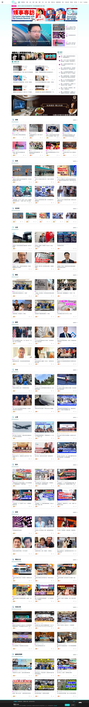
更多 (74, 701)
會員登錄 (85, 2)
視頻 (33, 2)
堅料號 (75, 2)
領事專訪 (23, 2)
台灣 (46, 2)
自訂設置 (72, 704)
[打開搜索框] (79, 2)
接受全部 (67, 704)
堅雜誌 (71, 2)
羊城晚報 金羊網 (25, 701)
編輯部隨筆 (58, 2)
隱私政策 (55, 705)
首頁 (19, 2)
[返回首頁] (14, 2)
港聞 (27, 2)
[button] (15, 43)
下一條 (76, 6)
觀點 (36, 2)
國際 (40, 2)
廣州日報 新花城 (32, 701)
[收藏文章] (47, 44)
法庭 (30, 2)
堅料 (63, 2)
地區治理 (67, 2)
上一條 (72, 6)
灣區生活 (53, 2)
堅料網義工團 (20, 701)
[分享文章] (49, 44)
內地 (43, 2)
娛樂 (49, 2)
